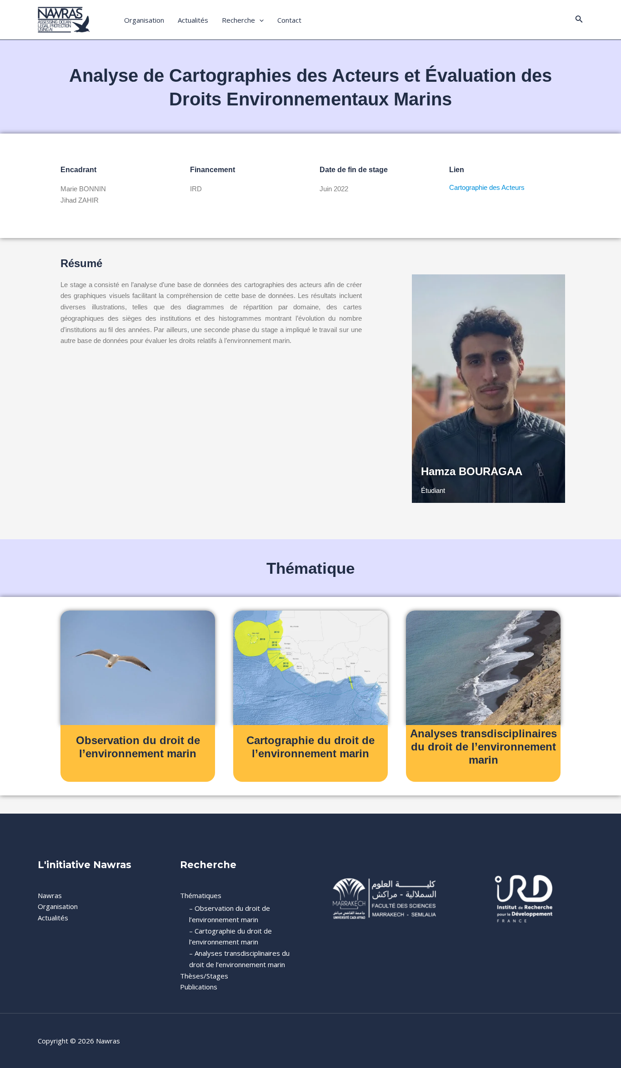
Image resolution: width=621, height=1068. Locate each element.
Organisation (144, 20)
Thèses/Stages (204, 975)
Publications (198, 986)
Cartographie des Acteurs (487, 187)
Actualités (193, 20)
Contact (289, 20)
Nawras (50, 895)
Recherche (238, 20)
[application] (259, 20)
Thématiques (200, 895)
